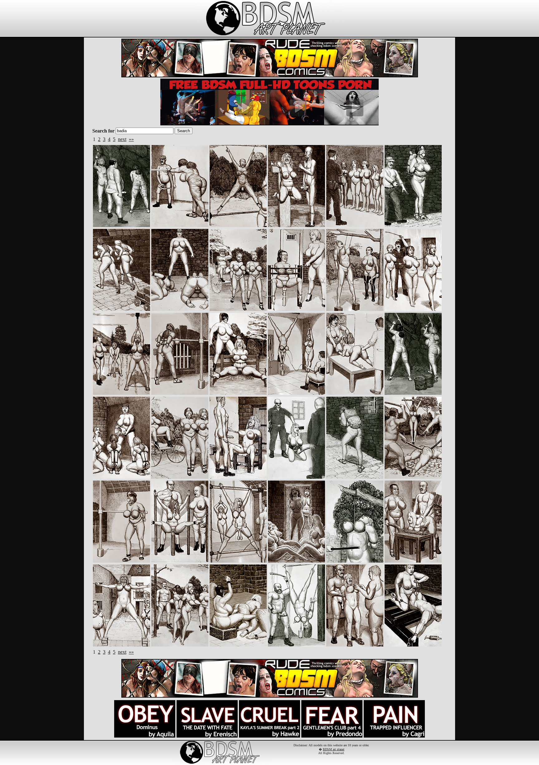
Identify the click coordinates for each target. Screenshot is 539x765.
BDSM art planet (333, 749)
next (122, 139)
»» (131, 139)
